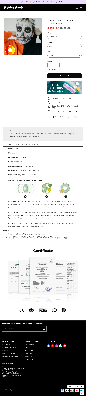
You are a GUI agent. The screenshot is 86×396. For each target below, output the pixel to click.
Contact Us (28, 347)
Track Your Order (30, 360)
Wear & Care (29, 350)
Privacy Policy (6, 350)
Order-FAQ (28, 356)
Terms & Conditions (8, 353)
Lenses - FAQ (29, 353)
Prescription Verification (10, 356)
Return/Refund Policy (9, 347)
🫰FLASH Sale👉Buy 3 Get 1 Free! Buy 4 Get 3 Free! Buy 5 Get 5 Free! (43, 2)
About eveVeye (29, 344)
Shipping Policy (7, 344)
